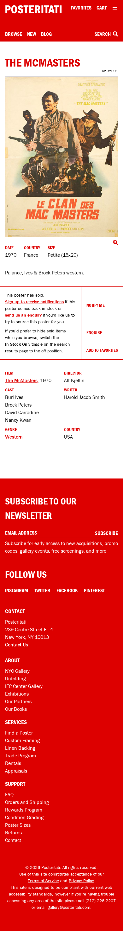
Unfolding (15, 678)
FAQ (9, 794)
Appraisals (16, 770)
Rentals (13, 763)
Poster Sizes (18, 825)
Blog (46, 34)
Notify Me (95, 305)
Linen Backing (20, 748)
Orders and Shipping (27, 802)
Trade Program (20, 755)
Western (14, 436)
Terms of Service (43, 880)
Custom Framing (22, 740)
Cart (102, 7)
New (31, 34)
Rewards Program (23, 809)
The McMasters (21, 380)
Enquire (94, 332)
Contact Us (16, 644)
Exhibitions (17, 693)
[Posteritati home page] (33, 9)
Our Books (16, 709)
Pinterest (94, 590)
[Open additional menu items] (115, 7)
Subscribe (106, 533)
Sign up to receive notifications (34, 302)
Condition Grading (24, 817)
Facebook (67, 590)
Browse (13, 34)
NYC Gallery (17, 671)
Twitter (42, 590)
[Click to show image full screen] (61, 156)
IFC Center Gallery (24, 686)
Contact (13, 840)
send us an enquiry (23, 315)
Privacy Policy (81, 880)
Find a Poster (19, 732)
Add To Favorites (102, 350)
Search (103, 34)
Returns (13, 832)
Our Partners (18, 701)
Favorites (81, 7)
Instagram (16, 590)
